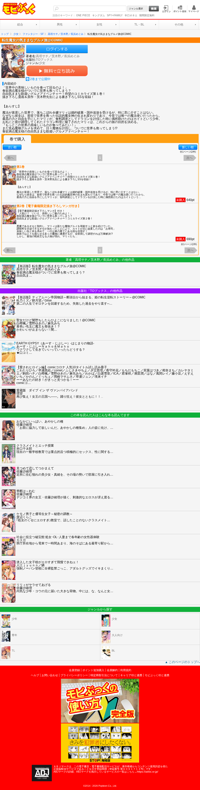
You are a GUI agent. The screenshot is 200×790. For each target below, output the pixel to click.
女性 (99, 24)
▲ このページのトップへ (182, 662)
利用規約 (125, 670)
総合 (20, 24)
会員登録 (74, 670)
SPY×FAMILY (115, 15)
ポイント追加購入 (93, 670)
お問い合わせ (50, 675)
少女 (16, 34)
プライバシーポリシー (74, 675)
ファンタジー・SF (33, 34)
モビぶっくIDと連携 (157, 675)
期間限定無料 (146, 15)
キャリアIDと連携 (131, 675)
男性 (60, 24)
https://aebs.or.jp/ (147, 771)
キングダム (98, 15)
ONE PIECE (83, 15)
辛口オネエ (131, 15)
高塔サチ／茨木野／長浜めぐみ (58, 56)
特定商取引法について (104, 675)
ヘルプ (35, 675)
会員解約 (112, 670)
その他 (178, 24)
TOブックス (44, 59)
